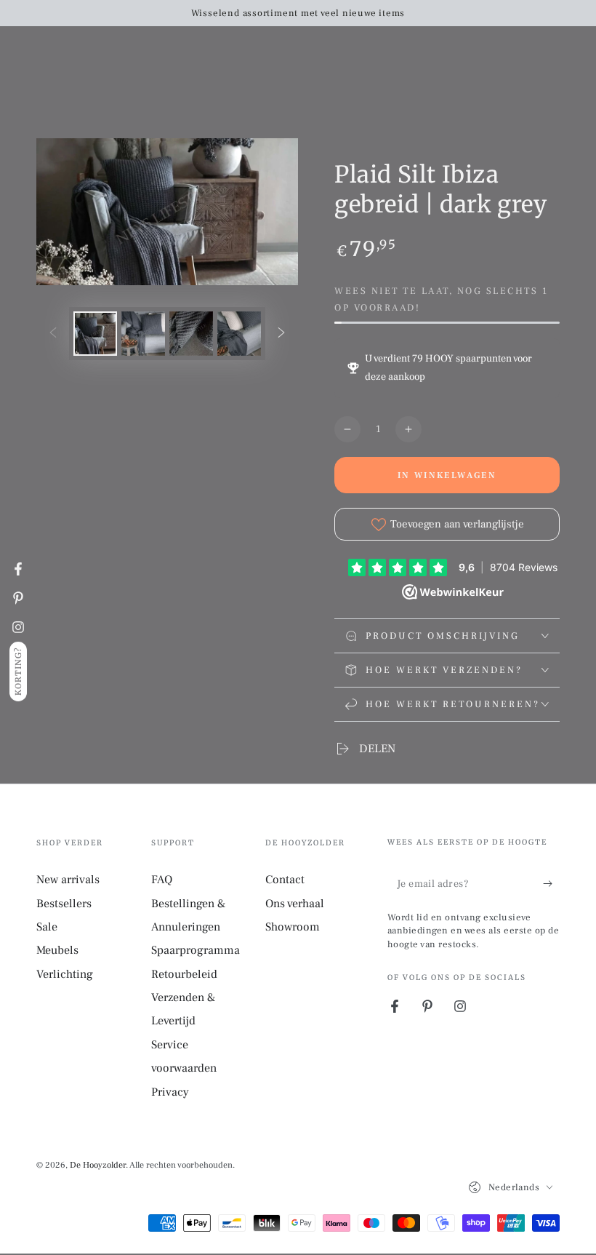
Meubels (57, 950)
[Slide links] (53, 334)
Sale (46, 927)
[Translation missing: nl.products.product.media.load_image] (95, 333)
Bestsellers (64, 903)
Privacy (170, 1092)
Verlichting (64, 974)
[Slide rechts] (281, 334)
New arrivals (68, 879)
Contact (285, 879)
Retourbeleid (184, 974)
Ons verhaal (294, 903)
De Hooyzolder (98, 1165)
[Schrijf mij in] (551, 883)
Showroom (292, 927)
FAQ (161, 879)
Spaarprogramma (195, 950)
